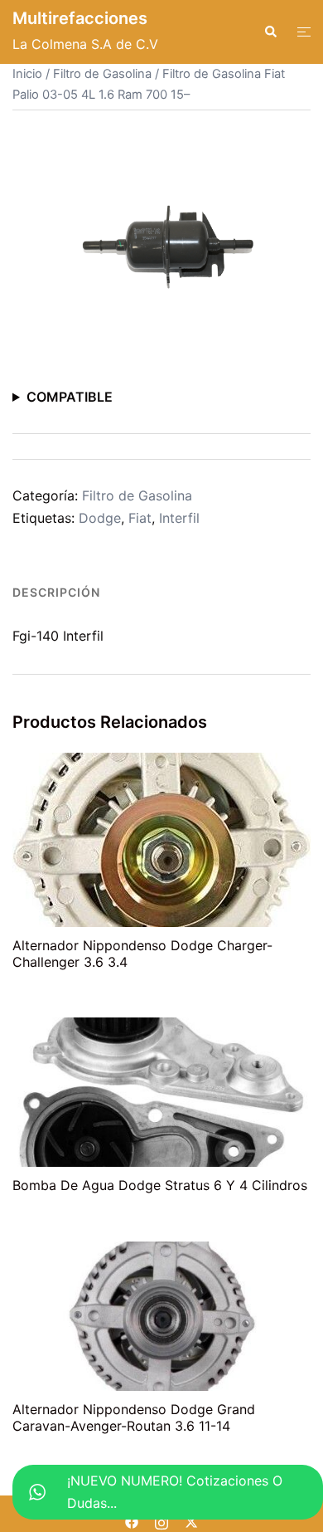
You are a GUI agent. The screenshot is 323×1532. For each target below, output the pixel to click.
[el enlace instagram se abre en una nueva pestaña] (161, 1520)
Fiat (140, 518)
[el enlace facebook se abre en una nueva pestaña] (131, 1520)
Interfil (179, 518)
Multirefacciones (79, 18)
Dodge (100, 518)
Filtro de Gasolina (102, 73)
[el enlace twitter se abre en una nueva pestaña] (191, 1520)
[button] (270, 31)
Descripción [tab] (56, 592)
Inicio (27, 73)
